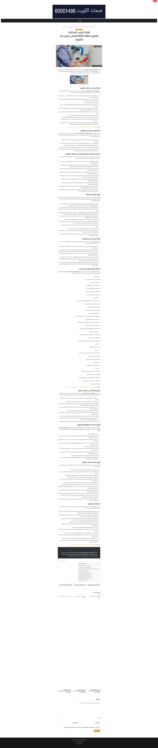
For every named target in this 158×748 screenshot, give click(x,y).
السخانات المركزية (83, 580)
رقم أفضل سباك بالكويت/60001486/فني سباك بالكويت (82, 545)
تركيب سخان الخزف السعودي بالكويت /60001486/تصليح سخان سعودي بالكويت (94, 691)
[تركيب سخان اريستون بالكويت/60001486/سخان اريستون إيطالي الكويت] (64, 642)
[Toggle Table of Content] (97, 564)
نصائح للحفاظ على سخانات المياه (85, 575)
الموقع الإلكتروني (75, 722)
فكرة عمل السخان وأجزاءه (84, 572)
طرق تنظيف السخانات (83, 570)
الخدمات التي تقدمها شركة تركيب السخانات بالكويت (89, 569)
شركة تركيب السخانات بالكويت (85, 565)
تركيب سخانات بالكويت (88, 27)
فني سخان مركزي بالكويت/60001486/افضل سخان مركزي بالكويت (81, 127)
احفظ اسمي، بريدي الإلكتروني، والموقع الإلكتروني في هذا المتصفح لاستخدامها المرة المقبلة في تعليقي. (81, 727)
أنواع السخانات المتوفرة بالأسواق (85, 577)
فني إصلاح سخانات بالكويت (84, 578)
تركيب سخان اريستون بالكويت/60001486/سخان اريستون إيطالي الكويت (64, 691)
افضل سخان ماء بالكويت (79, 585)
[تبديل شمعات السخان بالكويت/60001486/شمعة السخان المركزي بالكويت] (79, 642)
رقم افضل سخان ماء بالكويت (84, 567)
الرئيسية (80, 20)
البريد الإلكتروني (97, 722)
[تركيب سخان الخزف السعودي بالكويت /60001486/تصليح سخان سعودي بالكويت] (93, 642)
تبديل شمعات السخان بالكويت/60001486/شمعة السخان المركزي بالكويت (79, 691)
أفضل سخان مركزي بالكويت (93, 585)
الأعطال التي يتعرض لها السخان (85, 573)
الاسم (99, 718)
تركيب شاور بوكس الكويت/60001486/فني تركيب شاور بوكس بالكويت (81, 387)
